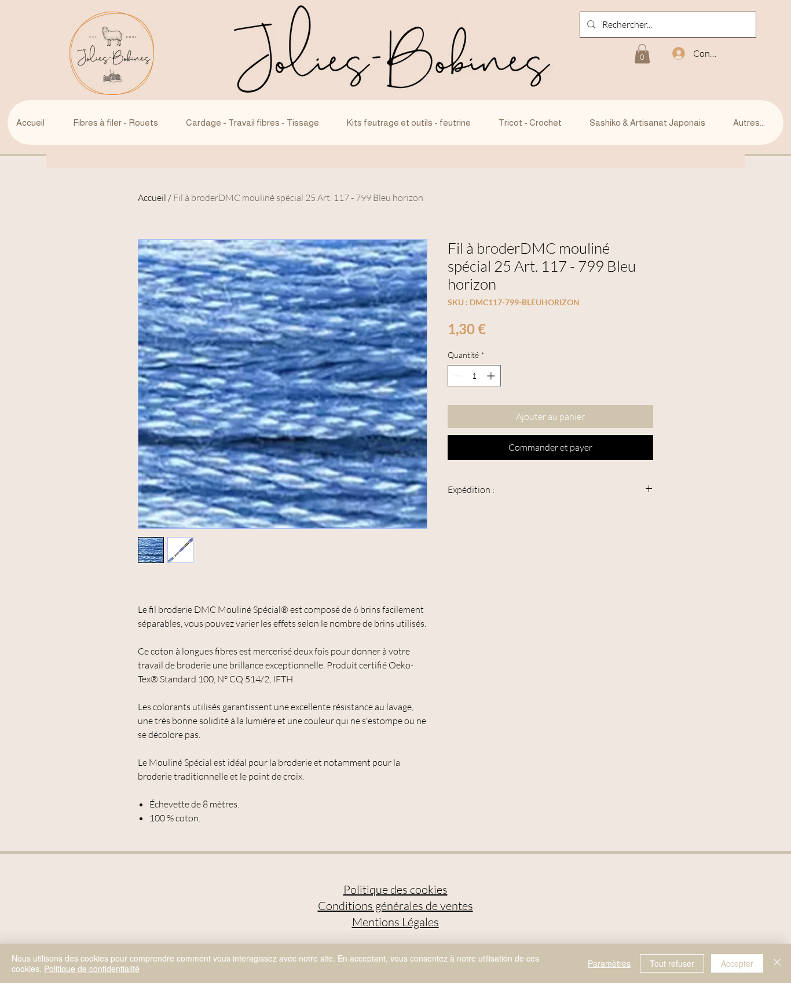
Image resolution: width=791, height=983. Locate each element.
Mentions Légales (395, 922)
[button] (642, 53)
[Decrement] (456, 376)
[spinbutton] (474, 376)
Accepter (737, 963)
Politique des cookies (395, 889)
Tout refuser (672, 963)
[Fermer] (777, 963)
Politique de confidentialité (92, 968)
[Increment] (492, 376)
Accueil (152, 197)
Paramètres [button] (609, 963)
